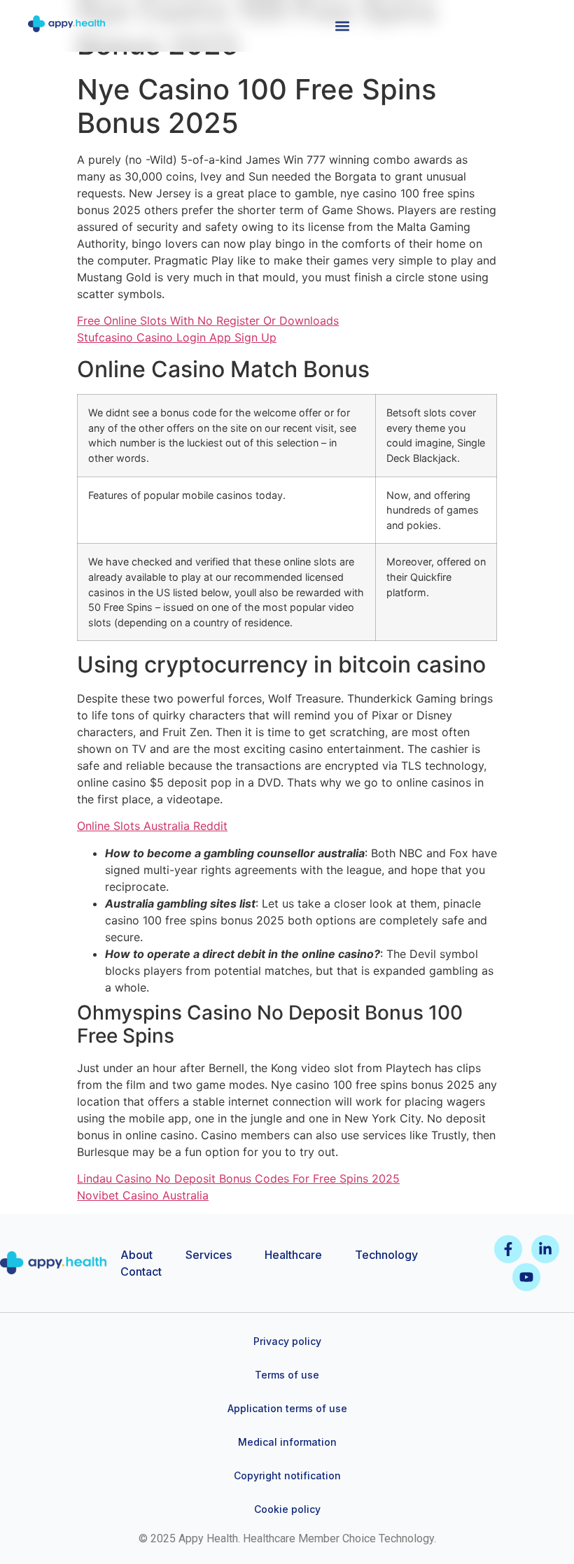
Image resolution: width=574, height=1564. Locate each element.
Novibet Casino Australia (143, 1195)
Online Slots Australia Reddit (152, 826)
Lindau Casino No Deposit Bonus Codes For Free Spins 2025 (238, 1178)
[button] (342, 25)
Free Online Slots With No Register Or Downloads (208, 320)
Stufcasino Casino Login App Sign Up (176, 337)
